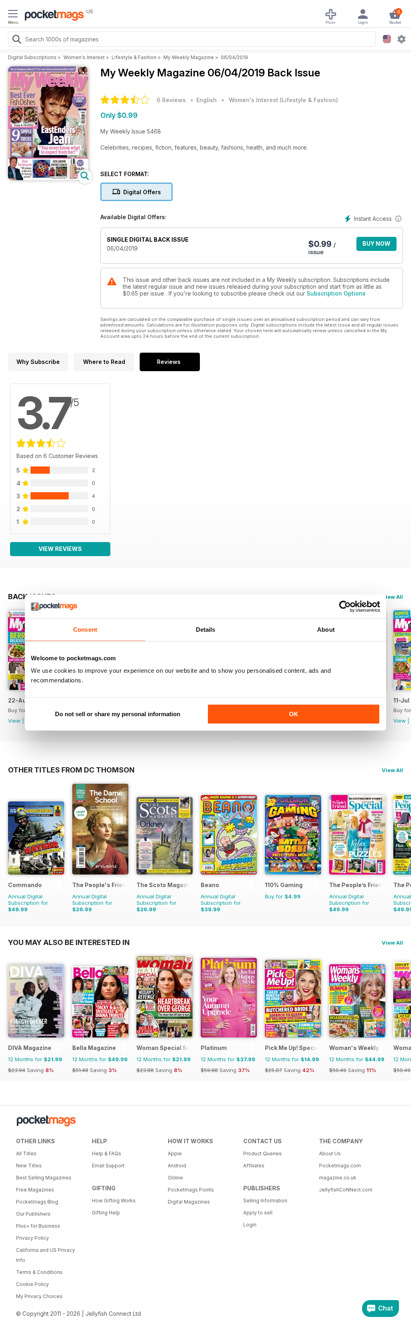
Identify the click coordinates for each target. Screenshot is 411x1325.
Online (175, 1178)
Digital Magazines (189, 1202)
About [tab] (326, 629)
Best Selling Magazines (43, 1178)
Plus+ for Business (38, 1226)
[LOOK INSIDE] (48, 178)
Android (177, 1166)
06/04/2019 (234, 57)
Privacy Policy (32, 1238)
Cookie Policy (32, 1284)
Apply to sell (258, 1213)
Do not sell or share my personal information (117, 714)
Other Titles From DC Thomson (71, 770)
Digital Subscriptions (32, 57)
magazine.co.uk (337, 1178)
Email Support (108, 1166)
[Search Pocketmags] (16, 40)
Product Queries (262, 1153)
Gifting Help (106, 1213)
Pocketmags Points (191, 1190)
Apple (175, 1153)
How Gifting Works (114, 1201)
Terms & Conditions (39, 1272)
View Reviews (60, 548)
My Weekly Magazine (188, 57)
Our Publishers (33, 1214)
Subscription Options (336, 293)
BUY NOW (376, 243)
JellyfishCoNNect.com (345, 1190)
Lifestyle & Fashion (134, 57)
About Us (330, 1153)
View (14, 720)
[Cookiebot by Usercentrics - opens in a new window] (345, 606)
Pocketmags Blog (37, 1202)
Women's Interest (84, 57)
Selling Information (265, 1201)
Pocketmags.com (340, 1166)
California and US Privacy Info (45, 1255)
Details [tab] (206, 629)
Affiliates (254, 1166)
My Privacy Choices (39, 1296)
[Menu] (13, 15)
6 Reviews (171, 100)
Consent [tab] (85, 629)
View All (392, 597)
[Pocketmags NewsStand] (52, 16)
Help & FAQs (106, 1153)
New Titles (29, 1166)
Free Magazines (35, 1190)
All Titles (26, 1153)
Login (249, 1225)
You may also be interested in (69, 942)
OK (293, 714)
